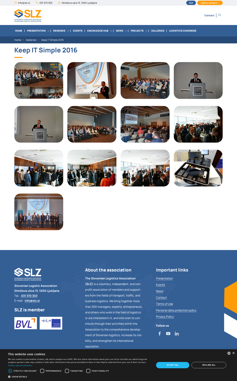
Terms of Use (164, 304)
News (159, 291)
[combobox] (229, 353)
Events (160, 285)
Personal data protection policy (176, 310)
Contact (161, 297)
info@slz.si (24, 2)
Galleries (31, 40)
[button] (219, 15)
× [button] (233, 353)
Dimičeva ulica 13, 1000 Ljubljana (79, 2)
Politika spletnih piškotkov (20, 365)
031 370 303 (46, 2)
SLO (191, 3)
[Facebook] (159, 333)
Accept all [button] (173, 365)
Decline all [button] (208, 365)
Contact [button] (209, 15)
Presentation (164, 278)
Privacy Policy (165, 316)
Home (17, 40)
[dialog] (118, 365)
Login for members (208, 3)
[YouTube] (168, 333)
